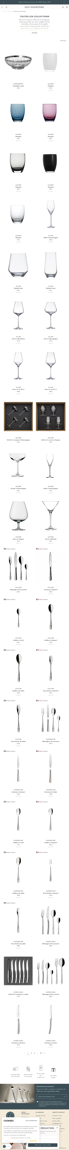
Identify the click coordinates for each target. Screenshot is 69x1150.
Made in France (40, 1124)
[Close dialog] (57, 1127)
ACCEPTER (33, 1141)
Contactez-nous (57, 1116)
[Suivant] (44, 1053)
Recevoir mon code (43, 1145)
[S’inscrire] (64, 1096)
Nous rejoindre (56, 1118)
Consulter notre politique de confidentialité (15, 1135)
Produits (10, 11)
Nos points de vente (41, 1121)
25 (41, 1053)
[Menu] (2, 7)
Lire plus (34, 32)
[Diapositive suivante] (64, 2)
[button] (7, 1146)
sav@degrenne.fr (57, 1124)
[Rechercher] (6, 7)
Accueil (5, 11)
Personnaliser (21, 1141)
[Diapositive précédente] (3, 2)
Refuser (8, 1141)
